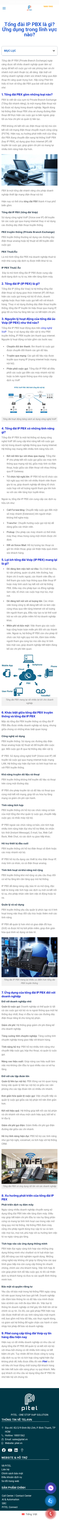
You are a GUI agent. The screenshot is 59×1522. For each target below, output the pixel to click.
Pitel (44, 1361)
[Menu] (4, 8)
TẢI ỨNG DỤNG (39, 2)
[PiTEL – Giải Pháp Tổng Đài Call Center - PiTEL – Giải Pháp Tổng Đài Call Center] (29, 8)
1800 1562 (48, 6)
